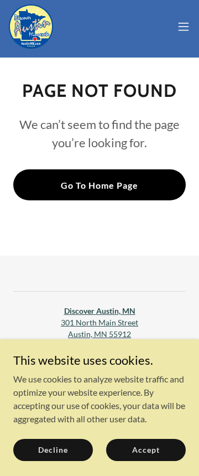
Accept (145, 449)
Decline (52, 449)
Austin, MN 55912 (99, 334)
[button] (183, 26)
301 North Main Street (99, 322)
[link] (31, 26)
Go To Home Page (99, 185)
